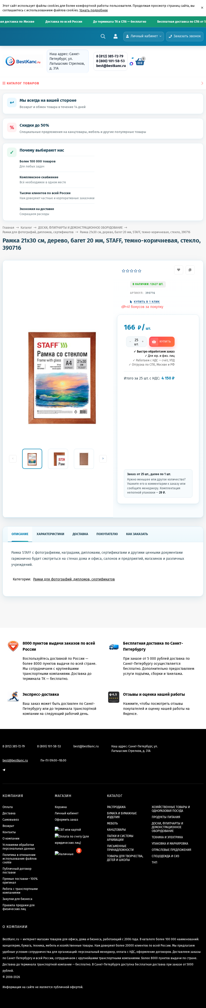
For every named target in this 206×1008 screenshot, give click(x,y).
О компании (11, 838)
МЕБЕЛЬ (112, 823)
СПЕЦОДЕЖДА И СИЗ (165, 856)
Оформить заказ (66, 819)
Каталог (26, 227)
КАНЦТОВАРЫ (116, 829)
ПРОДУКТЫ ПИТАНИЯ (166, 817)
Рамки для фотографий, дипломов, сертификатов (38, 232)
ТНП (154, 862)
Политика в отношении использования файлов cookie (20, 858)
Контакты (9, 832)
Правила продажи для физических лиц (19, 907)
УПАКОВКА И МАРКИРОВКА (170, 843)
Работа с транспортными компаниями (20, 890)
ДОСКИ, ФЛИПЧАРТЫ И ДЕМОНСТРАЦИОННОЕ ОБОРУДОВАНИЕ (80, 227)
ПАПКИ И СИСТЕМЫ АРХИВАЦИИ (120, 838)
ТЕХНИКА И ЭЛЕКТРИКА (167, 837)
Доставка (9, 813)
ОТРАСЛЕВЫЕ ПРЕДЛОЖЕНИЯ (171, 850)
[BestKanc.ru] (21, 61)
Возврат (8, 826)
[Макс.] (131, 63)
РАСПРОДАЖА (116, 807)
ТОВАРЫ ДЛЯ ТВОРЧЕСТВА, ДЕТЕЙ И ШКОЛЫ (125, 858)
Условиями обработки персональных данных (19, 846)
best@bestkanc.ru (111, 66)
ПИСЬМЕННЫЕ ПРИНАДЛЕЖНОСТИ (120, 848)
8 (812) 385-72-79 (109, 56)
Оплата (8, 807)
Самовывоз (11, 819)
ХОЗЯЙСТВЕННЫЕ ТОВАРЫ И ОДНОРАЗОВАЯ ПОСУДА (171, 809)
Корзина (61, 807)
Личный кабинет (66, 813)
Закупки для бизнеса (17, 899)
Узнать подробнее (93, 10)
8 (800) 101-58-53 (110, 61)
